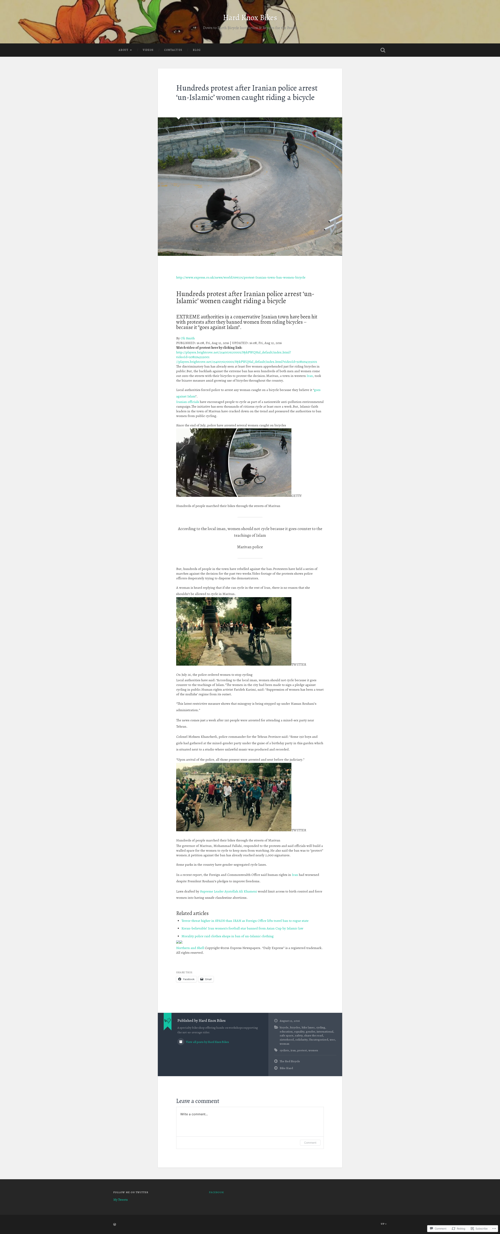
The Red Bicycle (290, 1061)
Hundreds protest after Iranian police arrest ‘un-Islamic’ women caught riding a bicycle (247, 93)
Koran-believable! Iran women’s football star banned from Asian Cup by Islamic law (242, 928)
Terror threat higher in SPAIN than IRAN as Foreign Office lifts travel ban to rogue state (245, 920)
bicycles (295, 1027)
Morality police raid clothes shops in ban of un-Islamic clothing (227, 936)
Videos (148, 50)
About (123, 50)
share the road (313, 1035)
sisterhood (287, 1039)
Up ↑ (384, 1223)
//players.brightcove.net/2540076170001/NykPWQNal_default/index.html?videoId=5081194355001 (246, 361)
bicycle (284, 1027)
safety (299, 1035)
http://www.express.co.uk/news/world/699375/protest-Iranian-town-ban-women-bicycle (240, 277)
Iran (310, 375)
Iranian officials (187, 401)
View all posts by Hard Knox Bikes (207, 1042)
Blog (197, 50)
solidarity (301, 1039)
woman (284, 1044)
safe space (286, 1035)
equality (299, 1031)
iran (293, 1050)
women (313, 1050)
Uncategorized (318, 1039)
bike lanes (308, 1027)
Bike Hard (286, 1068)
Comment (310, 1142)
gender (310, 1031)
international (325, 1031)
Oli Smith (188, 338)
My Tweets (120, 1199)
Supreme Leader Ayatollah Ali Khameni (229, 891)
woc (332, 1039)
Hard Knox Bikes (250, 17)
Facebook (216, 1192)
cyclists (284, 1050)
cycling (320, 1027)
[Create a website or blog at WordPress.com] (114, 1224)
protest (302, 1050)
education (286, 1031)
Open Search (383, 50)
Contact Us (173, 50)
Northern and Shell (190, 947)
